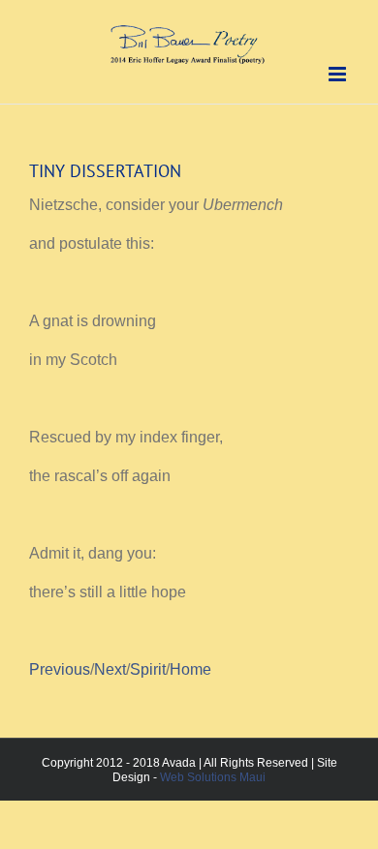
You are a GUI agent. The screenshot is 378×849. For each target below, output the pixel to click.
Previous (59, 669)
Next (110, 669)
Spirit (148, 669)
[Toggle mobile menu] (339, 74)
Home (190, 669)
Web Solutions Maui (213, 777)
